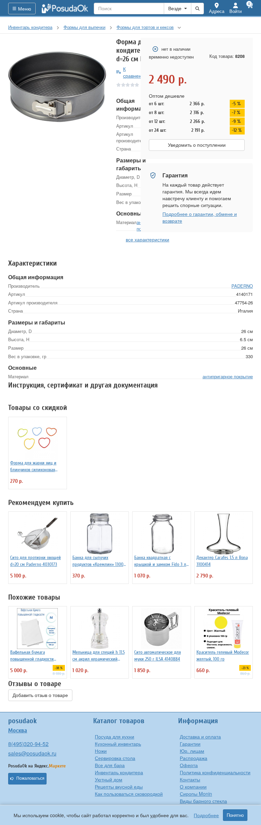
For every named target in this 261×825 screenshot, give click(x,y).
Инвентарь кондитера (119, 772)
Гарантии (190, 743)
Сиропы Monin (196, 793)
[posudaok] (65, 8)
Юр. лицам (192, 750)
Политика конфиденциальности (215, 772)
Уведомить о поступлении (197, 145)
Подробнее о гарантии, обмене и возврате (199, 217)
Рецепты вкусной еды (119, 786)
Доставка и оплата (200, 736)
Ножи (101, 750)
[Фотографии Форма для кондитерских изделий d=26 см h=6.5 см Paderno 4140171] (57, 87)
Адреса (216, 11)
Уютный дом (108, 779)
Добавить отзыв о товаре (40, 695)
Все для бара (110, 765)
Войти (235, 11)
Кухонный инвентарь (118, 743)
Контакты (190, 779)
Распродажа (193, 758)
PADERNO (242, 286)
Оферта (189, 765)
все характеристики (147, 239)
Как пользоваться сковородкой (129, 793)
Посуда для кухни (114, 736)
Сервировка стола (115, 758)
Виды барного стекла (203, 800)
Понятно (235, 815)
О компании (193, 786)
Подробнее (206, 815)
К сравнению (135, 72)
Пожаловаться (30, 778)
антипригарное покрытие (228, 376)
